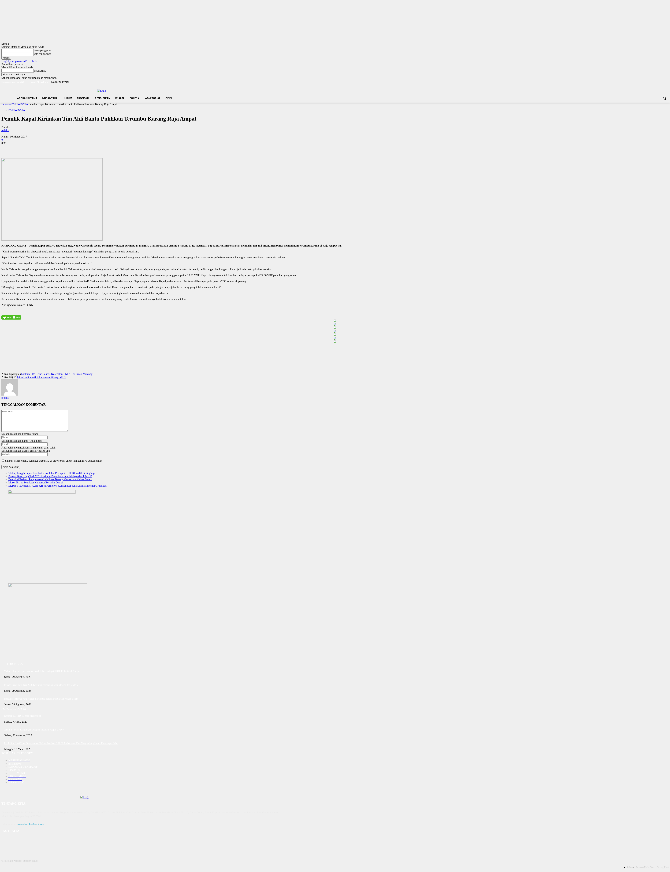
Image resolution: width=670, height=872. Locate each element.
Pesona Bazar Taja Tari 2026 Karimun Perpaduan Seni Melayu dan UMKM (50, 476)
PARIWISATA (19, 104)
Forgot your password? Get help (19, 61)
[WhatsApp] (45, 148)
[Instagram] (652, 82)
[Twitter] (657, 82)
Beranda (6, 104)
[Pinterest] (32, 148)
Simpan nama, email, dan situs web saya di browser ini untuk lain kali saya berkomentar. (53, 460)
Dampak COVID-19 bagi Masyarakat (22, 716)
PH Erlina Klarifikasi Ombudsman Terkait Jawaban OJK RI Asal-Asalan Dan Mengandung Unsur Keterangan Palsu (61, 743)
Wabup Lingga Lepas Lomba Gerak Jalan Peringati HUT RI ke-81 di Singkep (51, 473)
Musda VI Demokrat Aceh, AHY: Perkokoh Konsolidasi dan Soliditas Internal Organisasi (57, 485)
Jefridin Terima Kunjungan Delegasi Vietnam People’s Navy (34, 729)
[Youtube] (667, 82)
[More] (58, 148)
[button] (664, 98)
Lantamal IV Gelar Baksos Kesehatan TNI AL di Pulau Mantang (56, 373)
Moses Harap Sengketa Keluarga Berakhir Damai (35, 482)
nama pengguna (42, 50)
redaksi (5, 130)
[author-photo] (9, 394)
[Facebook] (647, 82)
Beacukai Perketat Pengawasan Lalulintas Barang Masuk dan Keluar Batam (50, 479)
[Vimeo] (662, 82)
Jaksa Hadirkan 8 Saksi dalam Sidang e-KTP (41, 377)
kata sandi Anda (42, 53)
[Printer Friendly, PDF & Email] (11, 317)
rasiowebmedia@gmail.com (30, 824)
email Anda (40, 70)
